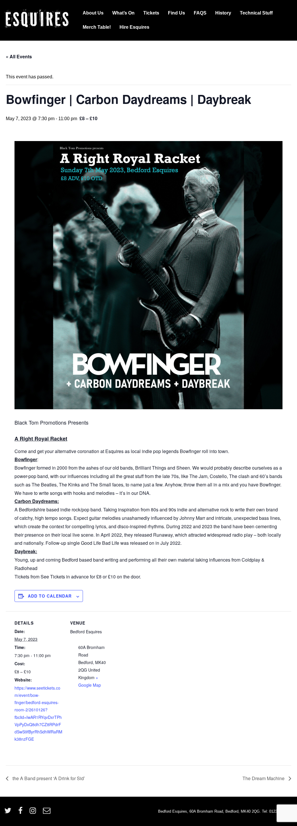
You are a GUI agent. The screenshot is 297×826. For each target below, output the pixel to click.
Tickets (151, 12)
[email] (47, 812)
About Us (93, 12)
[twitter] (9, 812)
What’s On (123, 12)
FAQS (200, 12)
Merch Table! (97, 27)
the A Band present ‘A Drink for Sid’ (48, 778)
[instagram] (34, 812)
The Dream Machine (264, 778)
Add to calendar (50, 596)
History (223, 12)
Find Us (176, 12)
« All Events (19, 56)
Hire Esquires (134, 27)
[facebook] (21, 812)
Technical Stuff (256, 12)
